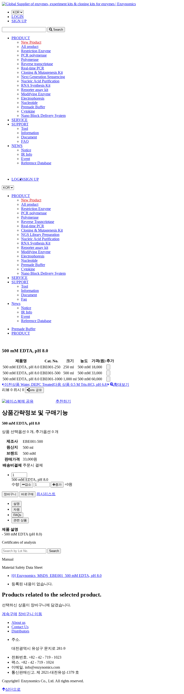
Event (25, 159)
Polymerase (30, 59)
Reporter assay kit (34, 90)
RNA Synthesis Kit (35, 85)
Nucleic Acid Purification (40, 81)
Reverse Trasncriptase (37, 222)
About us (18, 622)
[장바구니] (108, 367)
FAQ (25, 141)
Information (30, 133)
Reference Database (36, 163)
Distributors (20, 631)
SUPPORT (20, 124)
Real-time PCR (32, 68)
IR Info (26, 154)
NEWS (17, 146)
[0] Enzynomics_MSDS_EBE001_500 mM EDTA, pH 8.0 (57, 576)
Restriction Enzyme (36, 51)
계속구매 (9, 614)
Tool (24, 128)
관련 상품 (20, 520)
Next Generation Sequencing (43, 77)
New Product (31, 42)
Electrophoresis (32, 98)
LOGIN (18, 17)
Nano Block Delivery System (43, 116)
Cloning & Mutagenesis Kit (42, 72)
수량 (15, 484)
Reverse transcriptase (37, 64)
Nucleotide (29, 103)
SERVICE (20, 120)
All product (29, 47)
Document (29, 137)
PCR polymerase (34, 55)
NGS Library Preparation (40, 235)
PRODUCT (21, 38)
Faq (24, 299)
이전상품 (28, 384)
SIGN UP (19, 21)
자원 (16, 509)
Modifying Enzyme (36, 94)
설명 (16, 504)
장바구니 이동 (30, 614)
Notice (26, 150)
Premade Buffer (33, 107)
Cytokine (28, 111)
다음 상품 (80, 384)
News (16, 303)
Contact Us (20, 627)
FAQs (17, 515)
